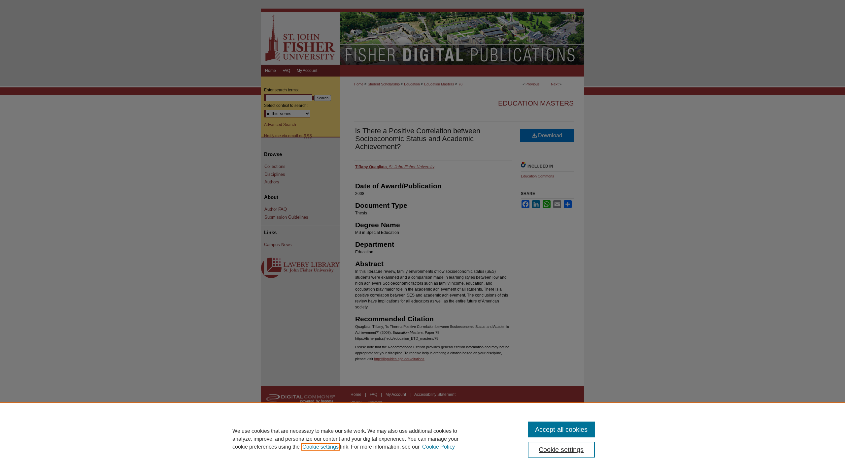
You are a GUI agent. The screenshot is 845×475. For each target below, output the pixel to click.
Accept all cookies (561, 429)
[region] (422, 438)
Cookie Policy (438, 447)
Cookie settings (320, 447)
